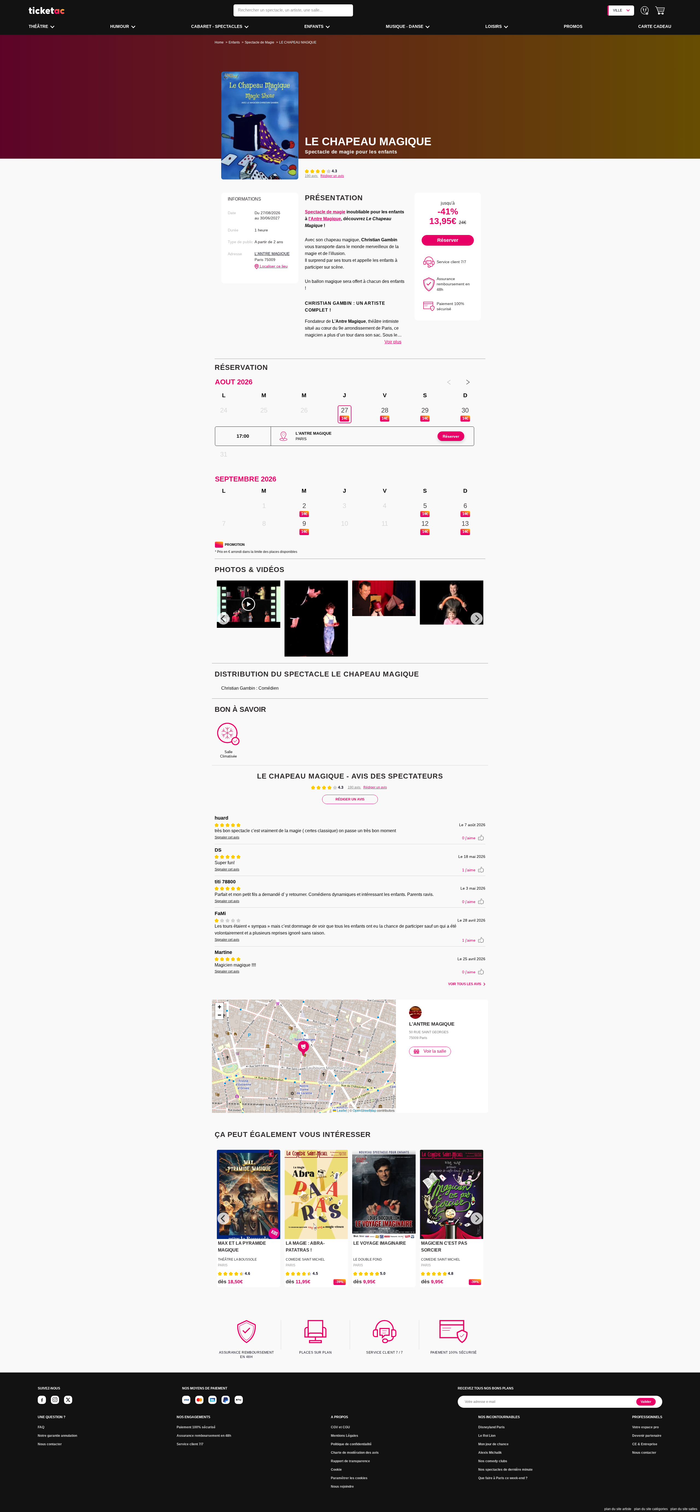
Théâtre (39, 26)
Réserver (447, 240)
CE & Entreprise (644, 1444)
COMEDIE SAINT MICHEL (305, 1259)
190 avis (311, 176)
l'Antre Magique (324, 218)
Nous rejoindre (342, 1486)
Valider (646, 1402)
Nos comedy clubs (492, 1461)
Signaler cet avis (227, 837)
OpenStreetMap (364, 1110)
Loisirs (494, 26)
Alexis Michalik (490, 1453)
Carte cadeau (654, 26)
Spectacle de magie (325, 212)
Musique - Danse (405, 26)
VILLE (617, 10)
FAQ (41, 1427)
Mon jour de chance (493, 1444)
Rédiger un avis (332, 176)
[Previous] (223, 619)
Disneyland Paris (491, 1427)
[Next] (477, 619)
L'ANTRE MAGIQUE (272, 253)
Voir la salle (435, 1051)
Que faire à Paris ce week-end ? (502, 1478)
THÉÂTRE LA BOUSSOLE (237, 1259)
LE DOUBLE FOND (367, 1259)
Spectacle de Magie (259, 42)
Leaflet (341, 1110)
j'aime (469, 838)
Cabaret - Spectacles (217, 26)
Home (219, 42)
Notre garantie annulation (57, 1436)
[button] (660, 10)
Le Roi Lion (486, 1436)
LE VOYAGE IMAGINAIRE (379, 1243)
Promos (573, 26)
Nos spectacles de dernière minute (505, 1470)
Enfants (314, 26)
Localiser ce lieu (273, 266)
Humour (120, 26)
